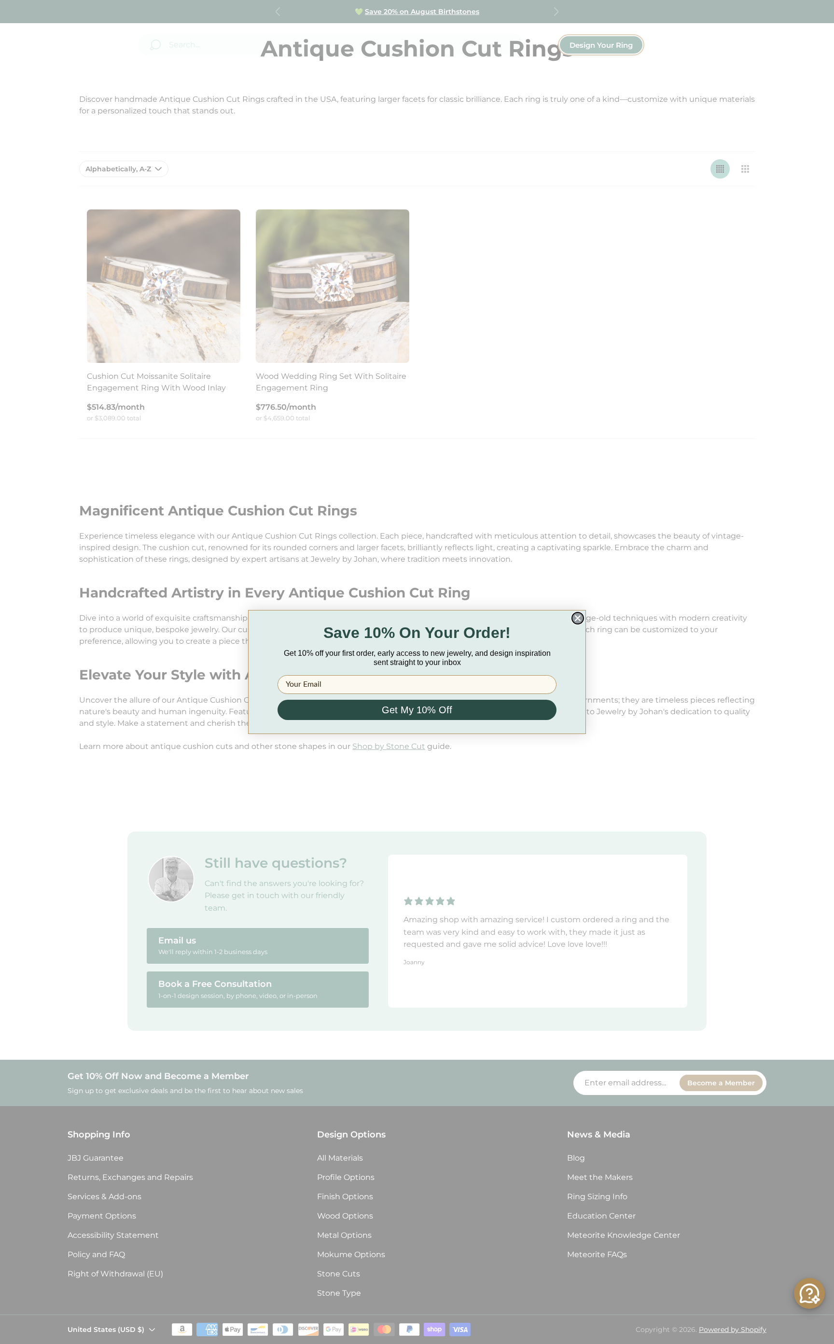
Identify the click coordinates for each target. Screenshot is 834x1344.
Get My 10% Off (417, 710)
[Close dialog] (578, 618)
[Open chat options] (809, 1293)
